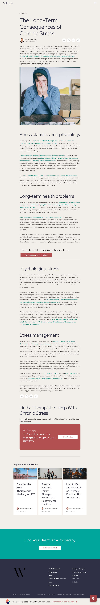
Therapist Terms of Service (64, 594)
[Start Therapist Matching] (93, 598)
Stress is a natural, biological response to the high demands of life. (43, 156)
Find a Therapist (54, 569)
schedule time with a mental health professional (45, 378)
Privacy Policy (50, 594)
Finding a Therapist (78, 569)
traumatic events (71, 373)
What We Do (53, 572)
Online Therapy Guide (79, 572)
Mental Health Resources (57, 579)
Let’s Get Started (50, 548)
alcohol (29, 285)
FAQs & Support (41, 594)
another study (56, 302)
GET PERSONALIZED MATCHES (64, 602)
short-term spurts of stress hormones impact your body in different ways (50, 175)
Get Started (68, 437)
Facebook (75, 579)
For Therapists (54, 585)
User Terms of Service (79, 594)
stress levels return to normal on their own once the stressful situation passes (47, 56)
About (51, 575)
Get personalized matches (36, 255)
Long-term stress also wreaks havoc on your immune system (41, 217)
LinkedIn (75, 582)
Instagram (75, 575)
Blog (50, 582)
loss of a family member (50, 373)
